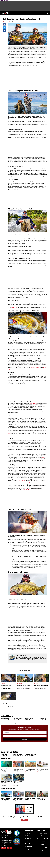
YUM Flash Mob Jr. (34, 367)
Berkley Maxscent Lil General (39, 487)
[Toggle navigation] (47, 13)
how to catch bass (21, 56)
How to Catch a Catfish (41, 841)
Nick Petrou (21, 655)
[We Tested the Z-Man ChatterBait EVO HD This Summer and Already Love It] (18, 764)
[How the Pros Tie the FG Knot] (30, 794)
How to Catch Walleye (42, 844)
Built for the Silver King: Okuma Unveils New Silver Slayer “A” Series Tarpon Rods (30, 756)
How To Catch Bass (42, 833)
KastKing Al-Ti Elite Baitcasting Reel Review (17, 782)
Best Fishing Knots (41, 850)
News (26, 841)
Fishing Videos (28, 849)
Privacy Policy (45, 854)
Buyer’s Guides (28, 846)
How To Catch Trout (42, 847)
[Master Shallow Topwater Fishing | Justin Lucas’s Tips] (42, 794)
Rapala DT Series (33, 403)
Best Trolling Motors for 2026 (6, 768)
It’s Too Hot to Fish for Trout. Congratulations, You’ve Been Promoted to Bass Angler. (30, 769)
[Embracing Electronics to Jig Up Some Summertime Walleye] (6, 777)
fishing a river (14, 307)
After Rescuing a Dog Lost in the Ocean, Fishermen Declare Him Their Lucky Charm (18, 720)
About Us (27, 833)
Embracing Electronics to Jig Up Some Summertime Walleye (6, 782)
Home (4, 17)
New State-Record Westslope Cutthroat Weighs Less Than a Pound (6, 723)
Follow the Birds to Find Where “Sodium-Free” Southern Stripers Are (42, 769)
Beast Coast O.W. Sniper (38, 482)
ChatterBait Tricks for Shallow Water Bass (18, 799)
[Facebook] (2, 848)
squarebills (16, 374)
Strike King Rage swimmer (29, 489)
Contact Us (28, 836)
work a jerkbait (18, 453)
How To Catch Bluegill (42, 838)
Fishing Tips (28, 838)
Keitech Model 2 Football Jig (23, 482)
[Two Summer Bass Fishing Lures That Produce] (6, 794)
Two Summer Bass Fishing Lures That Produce (5, 799)
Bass (9, 17)
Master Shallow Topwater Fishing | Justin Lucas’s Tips (41, 799)
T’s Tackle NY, (21, 480)
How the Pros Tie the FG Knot (30, 799)
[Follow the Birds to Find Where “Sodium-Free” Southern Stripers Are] (42, 764)
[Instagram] (11, 848)
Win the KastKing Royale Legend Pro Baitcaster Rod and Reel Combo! (24, 817)
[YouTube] (8, 848)
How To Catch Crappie (42, 836)
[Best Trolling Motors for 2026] (6, 764)
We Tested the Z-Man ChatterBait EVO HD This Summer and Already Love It (18, 769)
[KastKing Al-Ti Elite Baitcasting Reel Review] (18, 777)
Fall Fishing (3, 683)
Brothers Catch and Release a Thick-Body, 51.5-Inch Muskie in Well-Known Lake (42, 720)
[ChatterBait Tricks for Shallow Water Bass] (18, 794)
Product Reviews (29, 843)
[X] (5, 848)
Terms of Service (36, 854)
